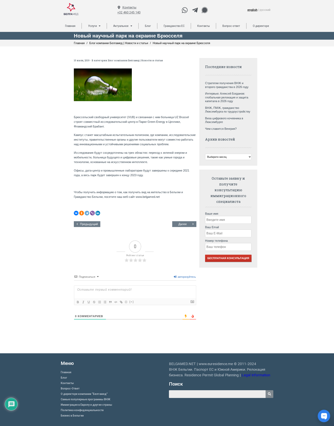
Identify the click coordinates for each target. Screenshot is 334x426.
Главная (70, 25)
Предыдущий (89, 224)
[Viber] (92, 213)
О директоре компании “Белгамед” (84, 393)
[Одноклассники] (81, 213)
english (252, 10)
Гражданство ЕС (174, 25)
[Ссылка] (121, 302)
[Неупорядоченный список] (105, 302)
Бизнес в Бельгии (72, 415)
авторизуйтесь (186, 276)
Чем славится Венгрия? (221, 128)
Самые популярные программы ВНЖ (85, 399)
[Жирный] (78, 302)
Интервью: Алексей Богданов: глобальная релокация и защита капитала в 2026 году (226, 97)
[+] (132, 301)
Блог (148, 25)
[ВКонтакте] (76, 213)
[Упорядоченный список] (99, 302)
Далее (182, 224)
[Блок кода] (115, 302)
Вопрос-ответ (231, 25)
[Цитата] (110, 302)
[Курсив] (83, 302)
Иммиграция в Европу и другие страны (86, 404)
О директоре (261, 25)
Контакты (129, 7)
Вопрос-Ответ (70, 388)
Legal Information (256, 375)
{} (126, 301)
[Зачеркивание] (94, 302)
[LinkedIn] (97, 213)
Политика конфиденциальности (82, 410)
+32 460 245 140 (129, 12)
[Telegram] (87, 213)
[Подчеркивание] (88, 302)
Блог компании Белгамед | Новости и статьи (135, 60)
